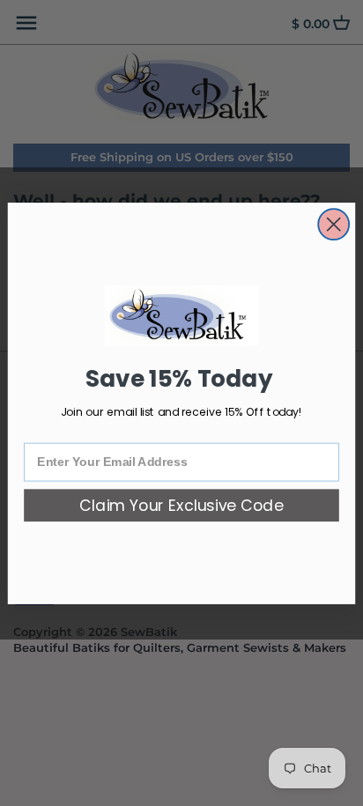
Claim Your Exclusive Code (181, 505)
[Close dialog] (333, 224)
